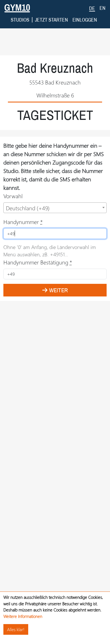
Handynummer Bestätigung (37, 262)
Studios (20, 20)
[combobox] (55, 207)
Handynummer (23, 221)
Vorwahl (13, 196)
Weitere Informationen (22, 616)
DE (92, 8)
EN (102, 8)
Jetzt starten (51, 20)
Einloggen (84, 20)
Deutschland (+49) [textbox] (28, 208)
